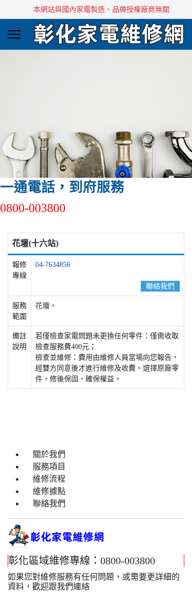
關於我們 (49, 454)
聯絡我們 (160, 286)
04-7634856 (52, 265)
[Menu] (14, 34)
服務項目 (49, 466)
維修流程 (49, 479)
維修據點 (49, 491)
